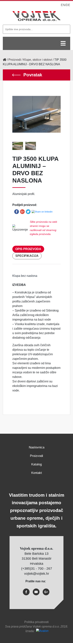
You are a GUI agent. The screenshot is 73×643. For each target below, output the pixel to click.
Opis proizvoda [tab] (28, 249)
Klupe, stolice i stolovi (37, 59)
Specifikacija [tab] (27, 255)
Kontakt (36, 473)
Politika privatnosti (36, 622)
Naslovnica (36, 447)
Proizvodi (14, 59)
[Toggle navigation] (63, 43)
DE (68, 5)
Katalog (36, 464)
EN (63, 5)
